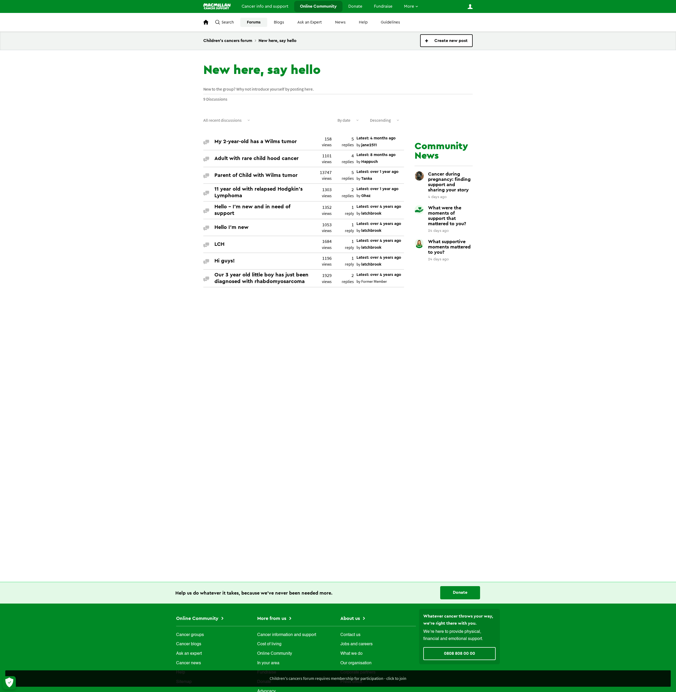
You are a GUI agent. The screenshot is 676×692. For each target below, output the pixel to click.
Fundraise (383, 6)
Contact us (350, 635)
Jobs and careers (356, 644)
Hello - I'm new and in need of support (252, 210)
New (446, 40)
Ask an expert (189, 654)
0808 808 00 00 (459, 653)
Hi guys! (224, 260)
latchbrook (371, 213)
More (409, 6)
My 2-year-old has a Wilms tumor (255, 141)
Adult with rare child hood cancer (256, 158)
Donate (355, 6)
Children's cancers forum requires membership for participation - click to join (338, 678)
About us (350, 618)
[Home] (217, 6)
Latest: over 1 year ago (377, 172)
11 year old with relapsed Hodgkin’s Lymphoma (258, 192)
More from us (272, 618)
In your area (268, 663)
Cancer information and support (286, 635)
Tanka (366, 179)
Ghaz (365, 196)
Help (363, 22)
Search (228, 22)
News (340, 22)
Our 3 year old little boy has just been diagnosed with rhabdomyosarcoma (261, 278)
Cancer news (188, 663)
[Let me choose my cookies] (9, 682)
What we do (351, 654)
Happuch (369, 162)
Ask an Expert (309, 22)
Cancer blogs (188, 644)
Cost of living (269, 644)
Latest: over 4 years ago (378, 207)
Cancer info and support (265, 6)
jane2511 (369, 145)
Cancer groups (190, 635)
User (470, 6)
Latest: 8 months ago (376, 155)
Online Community (318, 6)
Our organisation (356, 663)
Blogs (279, 22)
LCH (219, 244)
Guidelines (390, 22)
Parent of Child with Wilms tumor (256, 175)
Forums (254, 22)
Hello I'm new (231, 227)
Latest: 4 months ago (376, 138)
